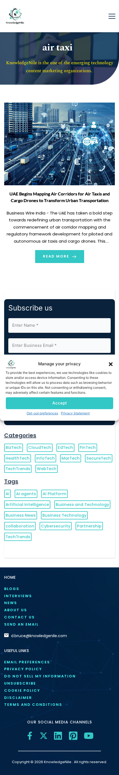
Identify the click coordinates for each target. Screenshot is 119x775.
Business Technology (64, 515)
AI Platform (54, 494)
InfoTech (45, 458)
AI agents (26, 494)
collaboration (20, 526)
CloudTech (39, 447)
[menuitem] (59, 589)
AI (7, 494)
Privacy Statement (75, 413)
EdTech (65, 447)
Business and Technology (82, 504)
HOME (9, 577)
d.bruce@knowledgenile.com (39, 636)
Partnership (89, 526)
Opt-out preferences (42, 413)
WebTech (46, 468)
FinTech (88, 447)
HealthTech (18, 458)
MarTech (70, 458)
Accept (59, 403)
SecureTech (98, 458)
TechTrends (18, 468)
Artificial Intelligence (27, 504)
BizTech (14, 447)
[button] (110, 364)
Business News (21, 515)
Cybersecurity (55, 526)
